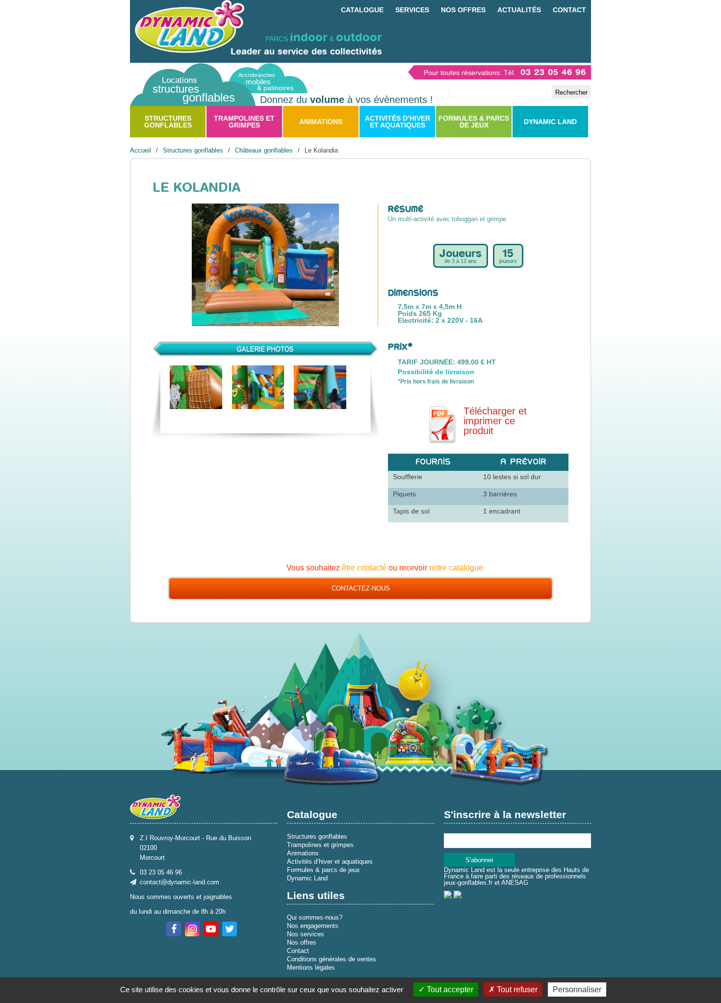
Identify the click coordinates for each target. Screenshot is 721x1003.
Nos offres (463, 10)
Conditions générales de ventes (331, 959)
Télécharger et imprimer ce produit (495, 421)
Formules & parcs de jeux (473, 121)
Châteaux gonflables (264, 150)
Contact (569, 10)
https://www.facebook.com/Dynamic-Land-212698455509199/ (173, 929)
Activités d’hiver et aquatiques (397, 121)
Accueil (140, 150)
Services (412, 10)
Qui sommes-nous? (314, 917)
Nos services (305, 934)
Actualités (519, 10)
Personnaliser (577, 989)
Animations (320, 122)
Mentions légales (311, 967)
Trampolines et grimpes (244, 121)
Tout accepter (449, 989)
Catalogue (362, 10)
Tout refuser (516, 989)
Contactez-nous (361, 588)
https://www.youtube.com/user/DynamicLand (211, 929)
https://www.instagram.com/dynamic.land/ (192, 929)
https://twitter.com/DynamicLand (229, 929)
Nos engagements (312, 926)
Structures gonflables (168, 121)
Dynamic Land (550, 122)
